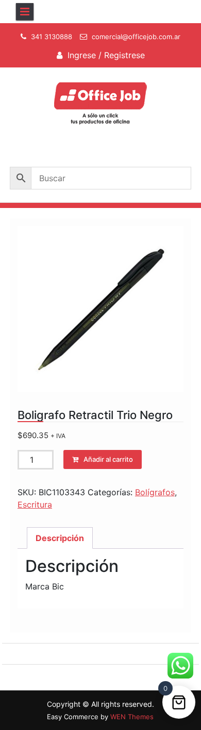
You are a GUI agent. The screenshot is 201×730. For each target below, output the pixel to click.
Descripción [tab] (60, 538)
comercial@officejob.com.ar (136, 36)
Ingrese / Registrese (106, 55)
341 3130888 (51, 36)
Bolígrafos (155, 492)
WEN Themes (132, 716)
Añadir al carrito (108, 459)
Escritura (35, 504)
